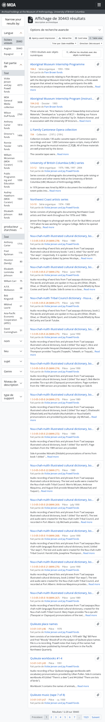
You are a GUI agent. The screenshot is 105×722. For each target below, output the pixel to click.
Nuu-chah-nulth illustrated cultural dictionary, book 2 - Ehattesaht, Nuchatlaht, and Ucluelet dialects (62, 394)
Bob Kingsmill (13, 297)
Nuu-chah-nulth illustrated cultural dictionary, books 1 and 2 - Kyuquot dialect (62, 236)
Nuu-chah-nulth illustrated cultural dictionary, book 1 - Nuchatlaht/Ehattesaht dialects (62, 499)
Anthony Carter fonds (13, 125)
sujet (7, 361)
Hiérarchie (66, 38)
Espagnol (13, 55)
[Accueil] (10, 4)
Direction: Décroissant (90, 43)
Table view (97, 38)
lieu (6, 351)
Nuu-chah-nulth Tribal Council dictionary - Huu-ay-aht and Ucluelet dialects (62, 298)
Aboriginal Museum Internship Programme (57, 64)
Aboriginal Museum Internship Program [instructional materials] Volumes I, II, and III (62, 98)
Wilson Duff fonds (13, 114)
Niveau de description (11, 383)
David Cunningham (13, 330)
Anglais (13, 49)
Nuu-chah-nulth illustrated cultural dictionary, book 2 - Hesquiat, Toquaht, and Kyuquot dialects (62, 329)
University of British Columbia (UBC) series (57, 163)
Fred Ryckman (13, 253)
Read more (85, 120)
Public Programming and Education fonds (13, 180)
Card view (82, 38)
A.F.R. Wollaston (13, 288)
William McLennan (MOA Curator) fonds (13, 161)
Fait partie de (10, 64)
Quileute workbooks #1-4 (46, 658)
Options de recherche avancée (49, 30)
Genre (8, 371)
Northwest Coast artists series (49, 199)
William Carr (13, 282)
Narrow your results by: (13, 21)
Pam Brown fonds (53, 72)
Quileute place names (44, 624)
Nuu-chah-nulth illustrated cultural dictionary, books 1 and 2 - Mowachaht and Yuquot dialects (62, 465)
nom (7, 341)
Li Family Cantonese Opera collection (53, 129)
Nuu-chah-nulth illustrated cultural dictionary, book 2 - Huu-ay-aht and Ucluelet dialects (62, 267)
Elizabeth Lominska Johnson (13, 272)
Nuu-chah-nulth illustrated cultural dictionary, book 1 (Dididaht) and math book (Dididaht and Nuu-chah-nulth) (62, 429)
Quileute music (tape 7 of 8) (47, 695)
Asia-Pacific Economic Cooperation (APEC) (13, 318)
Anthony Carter (13, 244)
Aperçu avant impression (43, 38)
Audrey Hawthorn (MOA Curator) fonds (13, 199)
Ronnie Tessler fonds (13, 146)
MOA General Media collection (13, 102)
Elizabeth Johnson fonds (13, 214)
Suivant (96, 717)
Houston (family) (13, 261)
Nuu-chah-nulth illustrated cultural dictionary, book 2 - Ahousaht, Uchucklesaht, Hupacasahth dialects (62, 531)
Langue (8, 33)
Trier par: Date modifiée (63, 43)
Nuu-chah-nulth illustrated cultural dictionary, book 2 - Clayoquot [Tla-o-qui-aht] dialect (62, 363)
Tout (6, 72)
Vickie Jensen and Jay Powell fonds (13, 85)
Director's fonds (13, 135)
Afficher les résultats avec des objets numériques (83, 53)
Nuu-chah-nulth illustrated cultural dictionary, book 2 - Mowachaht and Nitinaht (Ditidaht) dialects (62, 562)
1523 (86, 717)
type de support (9, 396)
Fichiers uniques (13, 41)
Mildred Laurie (13, 306)
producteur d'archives (11, 228)
